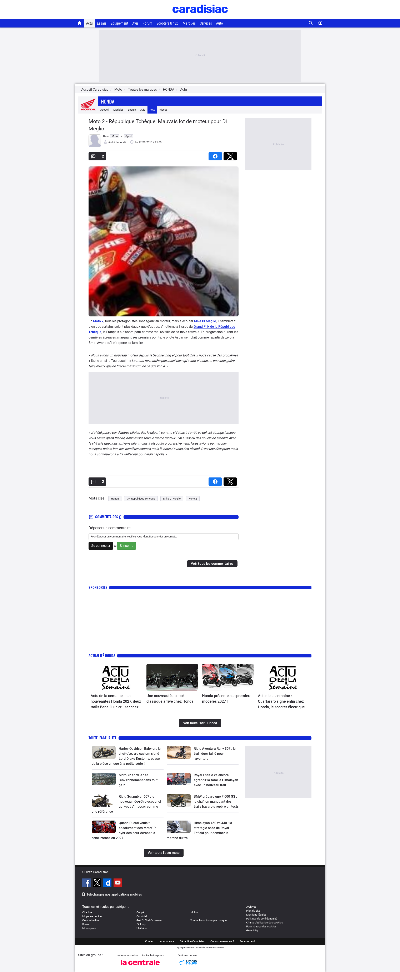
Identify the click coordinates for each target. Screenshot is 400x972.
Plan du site (253, 910)
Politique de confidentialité (261, 918)
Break (85, 924)
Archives (251, 906)
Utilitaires (142, 928)
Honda (107, 101)
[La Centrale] (140, 966)
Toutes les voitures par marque (208, 920)
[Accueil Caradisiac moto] (79, 23)
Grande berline (90, 920)
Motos (194, 912)
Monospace (89, 928)
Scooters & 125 (167, 23)
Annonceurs (167, 941)
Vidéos (163, 109)
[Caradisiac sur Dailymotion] (107, 883)
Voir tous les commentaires (212, 564)
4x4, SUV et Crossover (149, 920)
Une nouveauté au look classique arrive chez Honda (170, 698)
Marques (189, 23)
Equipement (119, 23)
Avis (135, 23)
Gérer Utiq (252, 930)
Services (206, 23)
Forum (147, 23)
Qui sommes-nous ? (222, 941)
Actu (89, 23)
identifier (148, 536)
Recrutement (247, 941)
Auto (219, 23)
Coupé (140, 912)
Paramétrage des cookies (261, 926)
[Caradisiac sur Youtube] (118, 883)
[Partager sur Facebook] (216, 154)
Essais (101, 23)
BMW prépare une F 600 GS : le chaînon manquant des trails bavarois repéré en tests (216, 801)
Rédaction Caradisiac (192, 941)
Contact (149, 941)
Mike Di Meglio (205, 321)
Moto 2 (98, 321)
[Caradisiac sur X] (97, 883)
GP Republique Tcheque (141, 498)
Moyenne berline (92, 916)
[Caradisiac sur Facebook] (87, 883)
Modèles (118, 109)
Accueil (104, 109)
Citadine (87, 912)
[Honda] (88, 109)
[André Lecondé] (95, 145)
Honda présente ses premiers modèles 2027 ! (226, 698)
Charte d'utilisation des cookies (264, 922)
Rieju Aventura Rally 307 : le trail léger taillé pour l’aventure (215, 754)
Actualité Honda (102, 655)
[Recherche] (311, 23)
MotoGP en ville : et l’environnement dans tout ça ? (138, 780)
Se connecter (100, 546)
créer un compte (166, 536)
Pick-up (140, 924)
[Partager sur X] (231, 154)
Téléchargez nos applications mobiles (114, 894)
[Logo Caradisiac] (200, 16)
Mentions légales (256, 914)
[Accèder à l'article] (116, 677)
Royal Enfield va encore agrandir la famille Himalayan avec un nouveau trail (216, 780)
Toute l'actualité (102, 737)
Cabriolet (141, 916)
